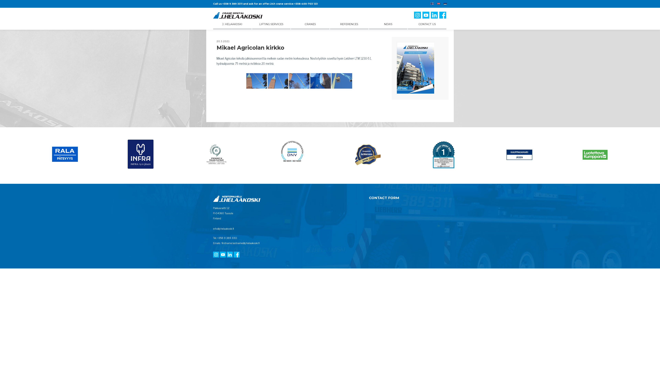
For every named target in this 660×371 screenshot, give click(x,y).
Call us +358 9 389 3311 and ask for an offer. (241, 3)
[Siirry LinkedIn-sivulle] (434, 16)
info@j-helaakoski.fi (223, 228)
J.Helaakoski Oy (240, 15)
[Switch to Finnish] (432, 4)
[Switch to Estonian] (444, 4)
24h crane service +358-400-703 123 (294, 3)
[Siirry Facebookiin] (443, 16)
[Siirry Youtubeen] (426, 16)
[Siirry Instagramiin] (418, 16)
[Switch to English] (438, 4)
